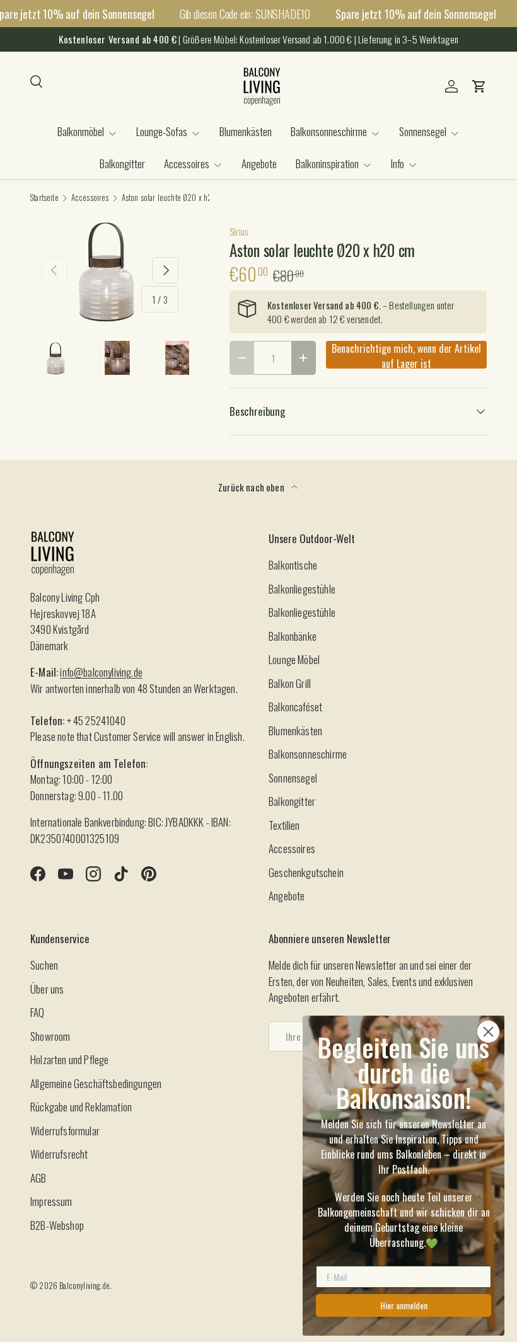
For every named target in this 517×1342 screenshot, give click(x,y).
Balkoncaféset (295, 706)
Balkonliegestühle (302, 589)
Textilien (284, 825)
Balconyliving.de (84, 1286)
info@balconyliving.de (101, 672)
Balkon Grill (290, 683)
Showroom (50, 1036)
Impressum (51, 1201)
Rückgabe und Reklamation (81, 1107)
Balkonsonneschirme (308, 754)
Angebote (259, 163)
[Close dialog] (488, 1032)
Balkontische (293, 565)
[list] (110, 270)
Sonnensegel (293, 778)
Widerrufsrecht (59, 1154)
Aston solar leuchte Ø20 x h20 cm (175, 198)
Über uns (47, 989)
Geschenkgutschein (306, 872)
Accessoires (90, 198)
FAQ (37, 1012)
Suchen (44, 965)
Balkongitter (122, 163)
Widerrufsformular (65, 1130)
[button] (479, 86)
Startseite (44, 198)
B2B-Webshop (57, 1225)
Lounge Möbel (294, 659)
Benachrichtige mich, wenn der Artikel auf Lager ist (406, 355)
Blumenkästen (245, 131)
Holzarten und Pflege (69, 1059)
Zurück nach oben (252, 487)
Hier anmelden (403, 1305)
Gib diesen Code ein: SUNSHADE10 (245, 13)
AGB (38, 1178)
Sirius (238, 231)
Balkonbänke (293, 636)
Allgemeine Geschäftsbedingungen (95, 1083)
